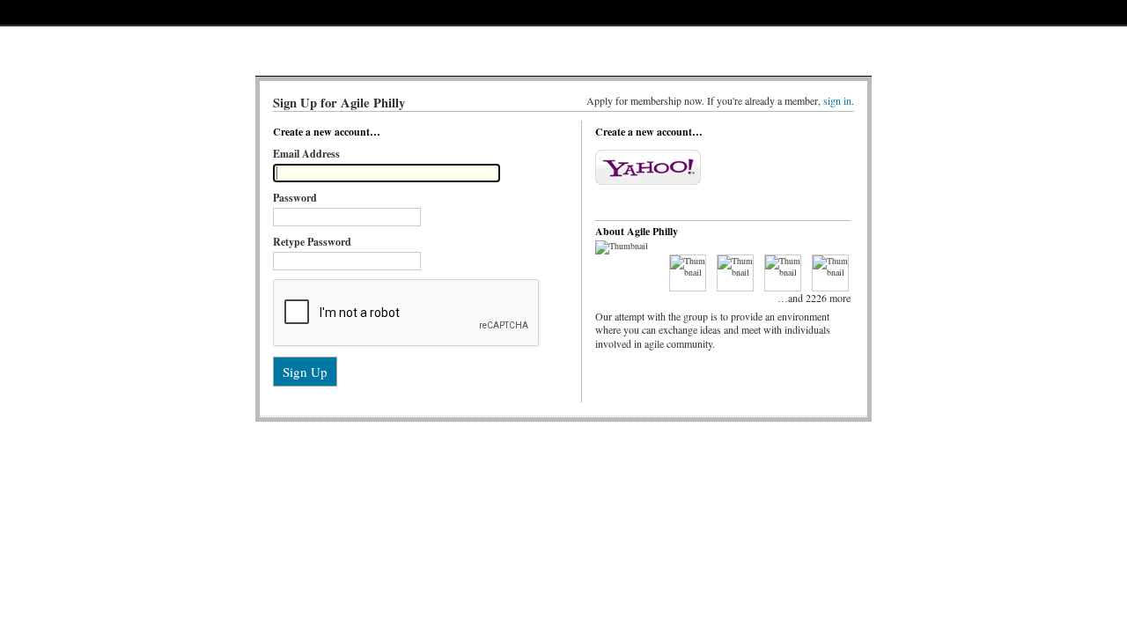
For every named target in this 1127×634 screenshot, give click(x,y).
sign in (837, 100)
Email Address (306, 153)
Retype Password (312, 241)
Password (295, 197)
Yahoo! (648, 167)
